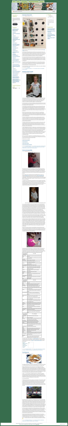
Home (14, 1)
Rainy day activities (15, 60)
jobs (40, 68)
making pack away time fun (26, 140)
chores (38, 68)
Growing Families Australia (38, 340)
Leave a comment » (24, 69)
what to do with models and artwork (27, 144)
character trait (27, 175)
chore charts (35, 68)
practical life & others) (15, 59)
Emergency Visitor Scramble (27, 71)
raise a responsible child (40, 175)
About (18, 1)
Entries (15, 11)
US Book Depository (36, 338)
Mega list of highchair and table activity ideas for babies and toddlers (51, 35)
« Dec (48, 24)
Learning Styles (24, 1)
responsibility (42, 68)
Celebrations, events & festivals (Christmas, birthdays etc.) (16, 30)
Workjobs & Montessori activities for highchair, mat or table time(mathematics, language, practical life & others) (16, 81)
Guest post (14, 46)
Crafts (13, 41)
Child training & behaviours (16, 33)
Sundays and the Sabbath (16, 71)
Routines (41, 1)
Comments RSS (20, 11)
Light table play (15, 50)
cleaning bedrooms (25, 141)
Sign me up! (15, 24)
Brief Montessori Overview (33, 1)
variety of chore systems (25, 143)
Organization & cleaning (16, 56)
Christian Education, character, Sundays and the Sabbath (16, 39)
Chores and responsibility (27, 150)
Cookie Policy (37, 424)
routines (14, 68)
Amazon (32, 340)
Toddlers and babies (15, 72)
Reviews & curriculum (15, 64)
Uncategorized (15, 75)
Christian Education (15, 37)
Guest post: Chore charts (27, 14)
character (14, 32)
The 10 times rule (25, 352)
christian (14, 35)
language (14, 49)
